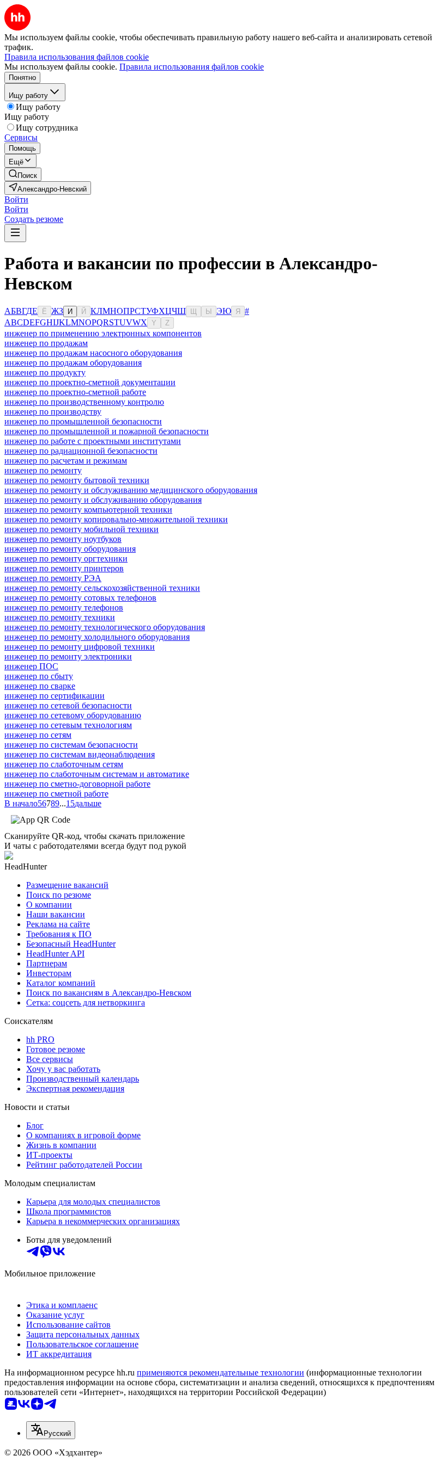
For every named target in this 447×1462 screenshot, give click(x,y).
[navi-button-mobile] (15, 233)
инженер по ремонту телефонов (63, 607)
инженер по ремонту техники (59, 617)
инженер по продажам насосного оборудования (93, 352)
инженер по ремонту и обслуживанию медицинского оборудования (130, 490)
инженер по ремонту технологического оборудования (104, 627)
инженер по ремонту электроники (68, 656)
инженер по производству (52, 411)
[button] (16, 199)
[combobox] (50, 1430)
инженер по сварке (39, 685)
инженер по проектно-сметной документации (90, 382)
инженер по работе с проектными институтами (92, 441)
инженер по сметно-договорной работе (77, 783)
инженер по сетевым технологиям (68, 725)
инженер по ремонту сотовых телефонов (80, 597)
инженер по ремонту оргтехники (66, 558)
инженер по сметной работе (56, 793)
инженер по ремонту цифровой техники (79, 646)
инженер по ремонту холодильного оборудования (97, 636)
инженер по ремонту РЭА (52, 578)
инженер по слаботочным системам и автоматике (96, 774)
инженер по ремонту (43, 470)
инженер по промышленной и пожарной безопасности (106, 431)
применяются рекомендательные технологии (220, 1372)
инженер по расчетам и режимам (65, 460)
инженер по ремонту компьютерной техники (88, 509)
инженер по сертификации (54, 695)
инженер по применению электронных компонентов (103, 333)
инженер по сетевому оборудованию (72, 715)
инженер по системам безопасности (71, 744)
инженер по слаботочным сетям (63, 764)
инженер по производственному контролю (84, 401)
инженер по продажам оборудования (73, 362)
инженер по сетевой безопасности (68, 705)
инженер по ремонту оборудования (70, 548)
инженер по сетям (37, 734)
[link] (22, 174)
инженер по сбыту (38, 676)
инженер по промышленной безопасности (83, 421)
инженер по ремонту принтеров (64, 568)
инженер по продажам (46, 343)
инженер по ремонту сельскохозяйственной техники (102, 588)
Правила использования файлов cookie (191, 66)
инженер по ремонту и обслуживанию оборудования (103, 499)
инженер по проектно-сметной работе (75, 392)
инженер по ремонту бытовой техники (76, 480)
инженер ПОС (31, 666)
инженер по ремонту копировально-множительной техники (116, 519)
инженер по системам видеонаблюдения (79, 754)
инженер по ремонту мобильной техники (81, 529)
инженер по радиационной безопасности (81, 450)
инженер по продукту (45, 372)
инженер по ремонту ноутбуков (63, 539)
